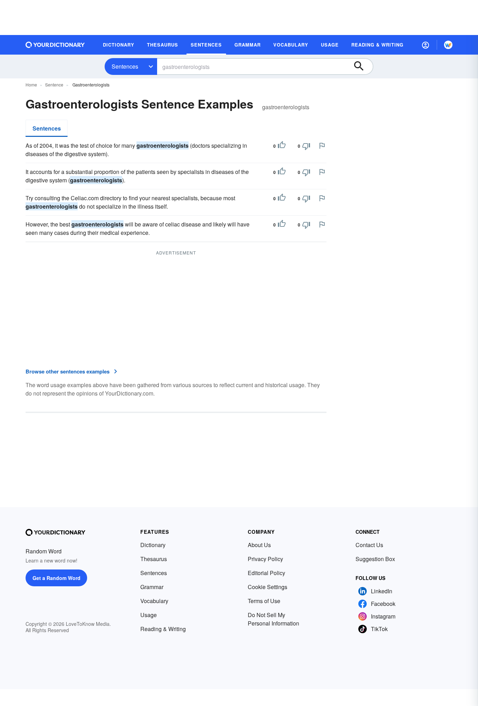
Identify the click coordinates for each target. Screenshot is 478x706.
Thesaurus (153, 559)
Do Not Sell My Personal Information (273, 619)
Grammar (151, 587)
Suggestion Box (375, 559)
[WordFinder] (448, 45)
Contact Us (369, 545)
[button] (425, 44)
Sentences (125, 66)
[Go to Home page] (55, 45)
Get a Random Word (56, 577)
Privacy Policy (265, 559)
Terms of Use (264, 601)
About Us (259, 545)
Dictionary (153, 545)
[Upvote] (281, 146)
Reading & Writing (163, 629)
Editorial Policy (266, 573)
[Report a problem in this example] (322, 145)
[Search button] (362, 66)
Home (31, 85)
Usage (148, 615)
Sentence (54, 85)
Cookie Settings (267, 587)
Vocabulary (154, 601)
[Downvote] (306, 146)
